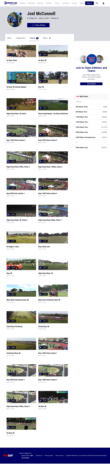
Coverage (65, 3)
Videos (34, 38)
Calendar (40, 3)
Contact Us (39, 455)
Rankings (31, 3)
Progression (20, 38)
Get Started (91, 84)
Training (74, 3)
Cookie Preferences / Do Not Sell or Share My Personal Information (86, 455)
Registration (84, 3)
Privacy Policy (49, 455)
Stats (9, 38)
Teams (56, 3)
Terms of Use (59, 455)
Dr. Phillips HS (32, 18)
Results (22, 3)
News (46, 38)
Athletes (49, 3)
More (93, 3)
